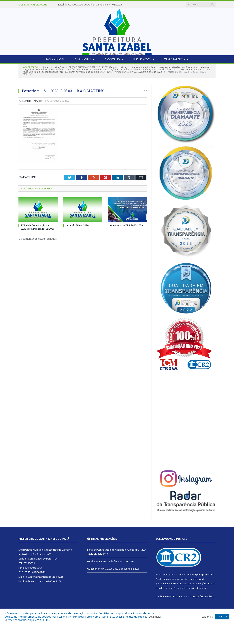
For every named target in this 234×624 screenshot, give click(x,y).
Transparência (174, 59)
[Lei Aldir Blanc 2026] (82, 209)
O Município (83, 59)
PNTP (171, 596)
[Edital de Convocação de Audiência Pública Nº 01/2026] (38, 209)
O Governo (112, 59)
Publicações (142, 59)
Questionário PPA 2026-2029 (126, 225)
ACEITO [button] (222, 616)
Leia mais (154, 616)
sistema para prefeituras (201, 574)
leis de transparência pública (172, 588)
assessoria (181, 579)
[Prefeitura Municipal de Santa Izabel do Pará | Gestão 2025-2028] (117, 30)
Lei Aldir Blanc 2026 (69, 4)
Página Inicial (55, 59)
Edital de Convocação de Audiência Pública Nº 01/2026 (37, 227)
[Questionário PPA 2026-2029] (127, 209)
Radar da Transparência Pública (196, 596)
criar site (178, 574)
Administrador (31, 100)
